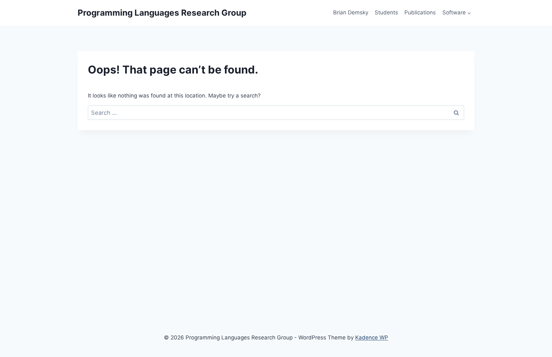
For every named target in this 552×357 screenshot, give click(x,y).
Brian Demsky (350, 12)
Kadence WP (371, 337)
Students (386, 12)
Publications (420, 12)
